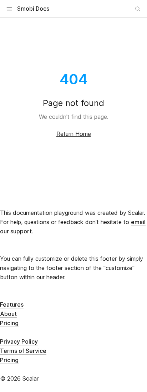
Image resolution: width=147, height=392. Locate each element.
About (8, 313)
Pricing (9, 323)
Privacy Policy (19, 341)
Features (12, 304)
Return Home (73, 134)
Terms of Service (23, 350)
